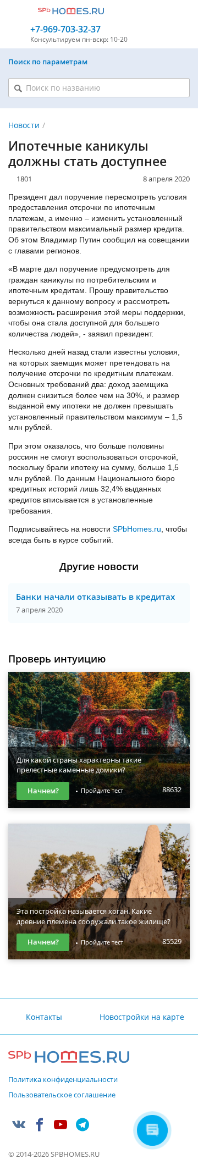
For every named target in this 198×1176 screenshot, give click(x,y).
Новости (24, 125)
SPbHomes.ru (137, 528)
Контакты (44, 1017)
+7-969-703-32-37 (65, 29)
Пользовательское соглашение (62, 1095)
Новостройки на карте (142, 1017)
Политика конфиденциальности (63, 1079)
